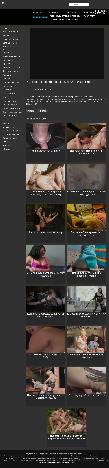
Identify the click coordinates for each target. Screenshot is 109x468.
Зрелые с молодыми (8, 51)
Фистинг (7, 123)
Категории (71, 12)
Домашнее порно (11, 67)
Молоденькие (9, 97)
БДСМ (6, 35)
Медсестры (8, 127)
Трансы (6, 142)
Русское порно (10, 138)
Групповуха (8, 60)
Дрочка (6, 64)
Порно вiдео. (54, 12)
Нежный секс (9, 101)
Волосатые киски (11, 56)
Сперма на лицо (11, 116)
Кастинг (7, 78)
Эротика (7, 145)
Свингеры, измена (12, 112)
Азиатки (7, 28)
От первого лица (11, 134)
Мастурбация (9, 93)
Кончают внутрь (11, 82)
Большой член (10, 43)
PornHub (37, 12)
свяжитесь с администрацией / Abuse (53, 462)
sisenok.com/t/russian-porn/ (65, 19)
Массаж (7, 90)
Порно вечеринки (11, 108)
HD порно (7, 149)
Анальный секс (10, 32)
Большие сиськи (11, 39)
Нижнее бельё (10, 104)
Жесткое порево (11, 71)
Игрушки (7, 75)
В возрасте (8, 46)
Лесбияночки (9, 86)
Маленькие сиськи (12, 130)
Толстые (7, 119)
